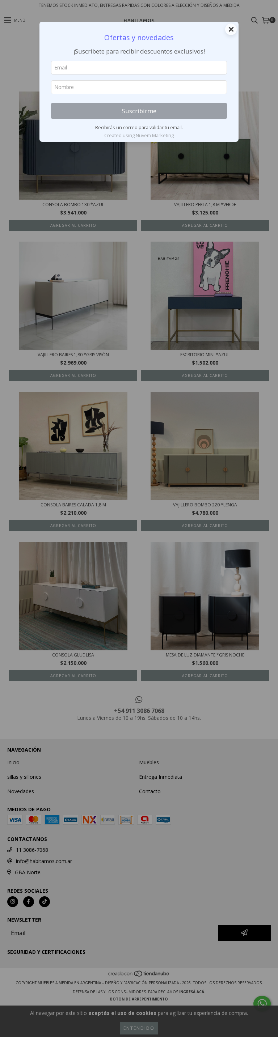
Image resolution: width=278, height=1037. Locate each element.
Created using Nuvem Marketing (139, 135)
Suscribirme (139, 111)
